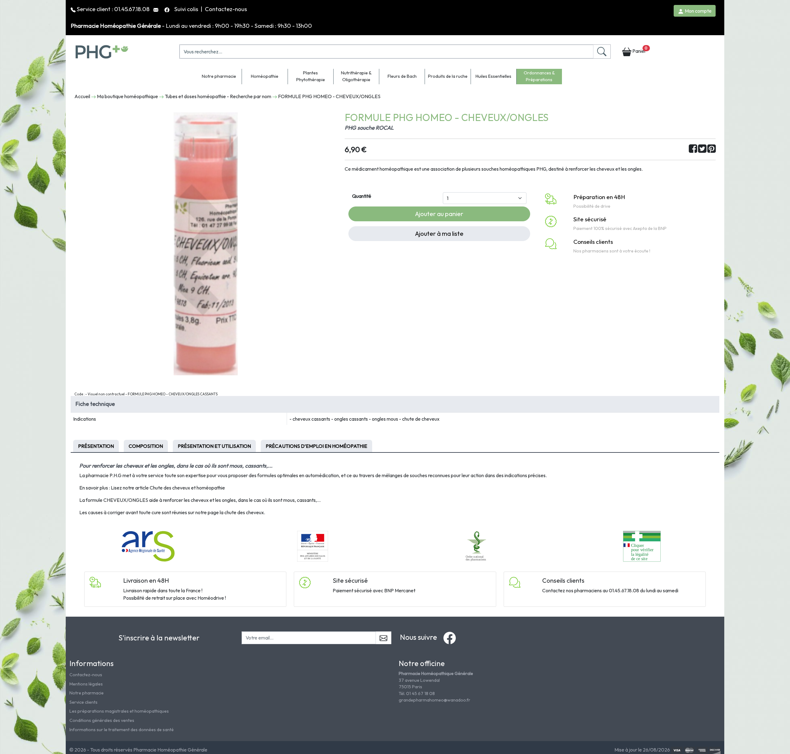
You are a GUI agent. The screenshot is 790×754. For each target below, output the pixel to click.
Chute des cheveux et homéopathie (187, 488)
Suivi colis (186, 9)
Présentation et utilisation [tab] (214, 446)
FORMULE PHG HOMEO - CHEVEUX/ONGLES (329, 96)
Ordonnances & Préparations (539, 76)
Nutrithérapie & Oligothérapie (356, 76)
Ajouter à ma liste (439, 233)
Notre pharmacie (219, 76)
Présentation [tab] (96, 446)
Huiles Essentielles (493, 76)
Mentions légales (86, 684)
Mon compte (698, 11)
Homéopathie (264, 76)
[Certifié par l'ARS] (148, 546)
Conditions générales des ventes (101, 720)
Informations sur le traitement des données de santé (121, 729)
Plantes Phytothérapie (310, 76)
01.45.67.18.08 (132, 9)
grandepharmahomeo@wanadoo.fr (434, 700)
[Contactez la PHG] (156, 9)
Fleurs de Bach (402, 76)
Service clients (83, 702)
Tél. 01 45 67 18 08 (417, 693)
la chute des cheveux (242, 512)
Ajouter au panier (439, 214)
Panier (639, 50)
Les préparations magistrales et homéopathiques (119, 711)
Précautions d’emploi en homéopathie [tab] (316, 446)
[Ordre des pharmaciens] (477, 546)
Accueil (82, 96)
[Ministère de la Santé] (312, 546)
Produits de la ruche (448, 76)
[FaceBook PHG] (167, 9)
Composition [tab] (146, 446)
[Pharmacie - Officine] (641, 546)
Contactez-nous (226, 9)
